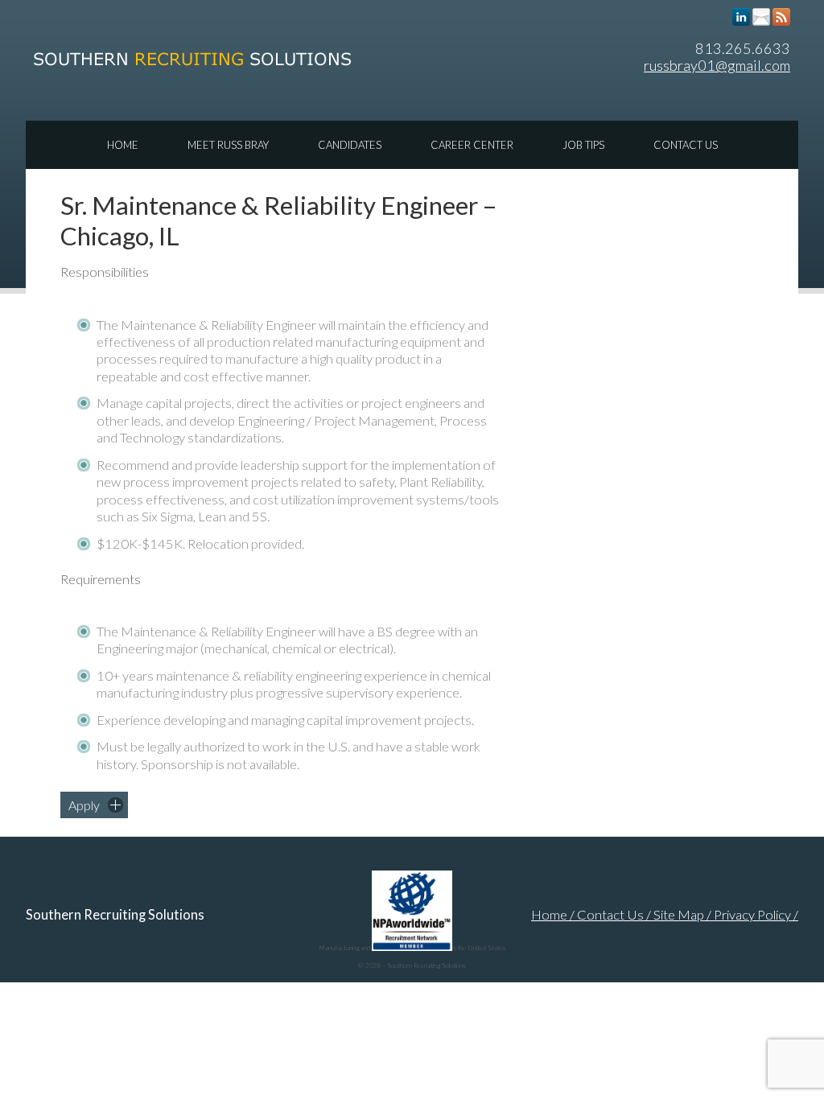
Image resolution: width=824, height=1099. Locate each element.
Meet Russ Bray (228, 144)
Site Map (678, 915)
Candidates (349, 144)
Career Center (472, 144)
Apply (84, 805)
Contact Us (685, 144)
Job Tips (583, 144)
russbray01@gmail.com (717, 65)
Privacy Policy (752, 915)
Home (122, 144)
